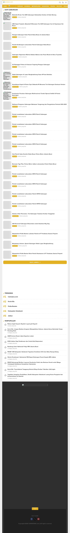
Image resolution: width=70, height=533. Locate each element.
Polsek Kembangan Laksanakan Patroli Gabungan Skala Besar (31, 44)
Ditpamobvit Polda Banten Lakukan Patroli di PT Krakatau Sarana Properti (35, 233)
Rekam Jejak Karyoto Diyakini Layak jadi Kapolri (22, 324)
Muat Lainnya (34, 262)
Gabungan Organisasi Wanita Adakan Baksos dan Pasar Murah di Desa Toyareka (37, 54)
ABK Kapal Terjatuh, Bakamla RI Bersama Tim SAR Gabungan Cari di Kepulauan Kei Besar (38, 24)
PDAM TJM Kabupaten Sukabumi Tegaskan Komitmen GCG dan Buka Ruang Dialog (33, 351)
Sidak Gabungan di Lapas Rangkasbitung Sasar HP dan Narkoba (32, 74)
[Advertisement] (35, 279)
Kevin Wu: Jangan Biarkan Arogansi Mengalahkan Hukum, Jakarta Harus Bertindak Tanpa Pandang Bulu (35, 329)
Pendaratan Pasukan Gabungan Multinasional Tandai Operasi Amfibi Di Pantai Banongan (36, 94)
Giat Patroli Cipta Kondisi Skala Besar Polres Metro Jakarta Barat (32, 154)
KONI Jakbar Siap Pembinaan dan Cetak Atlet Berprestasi (25, 341)
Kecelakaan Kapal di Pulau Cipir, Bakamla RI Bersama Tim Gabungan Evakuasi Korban (38, 84)
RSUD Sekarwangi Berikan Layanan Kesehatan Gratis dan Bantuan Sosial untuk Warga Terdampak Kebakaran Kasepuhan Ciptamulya (34, 363)
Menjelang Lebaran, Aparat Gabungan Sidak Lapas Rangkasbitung (32, 243)
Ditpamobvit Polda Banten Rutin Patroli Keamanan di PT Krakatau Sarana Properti (37, 253)
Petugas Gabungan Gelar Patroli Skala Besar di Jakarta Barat (31, 34)
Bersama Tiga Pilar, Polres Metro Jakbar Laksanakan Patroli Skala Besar (34, 164)
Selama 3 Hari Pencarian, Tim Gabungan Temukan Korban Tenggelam (33, 213)
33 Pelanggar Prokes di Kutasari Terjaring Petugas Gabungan (31, 64)
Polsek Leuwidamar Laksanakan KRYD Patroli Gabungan (29, 114)
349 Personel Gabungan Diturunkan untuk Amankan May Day (31, 223)
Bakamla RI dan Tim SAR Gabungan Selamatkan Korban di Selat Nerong (34, 15)
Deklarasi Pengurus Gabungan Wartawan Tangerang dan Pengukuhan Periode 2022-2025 (39, 104)
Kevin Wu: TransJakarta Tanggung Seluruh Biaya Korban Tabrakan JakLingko (31, 369)
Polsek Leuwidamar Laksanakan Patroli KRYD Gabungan (29, 193)
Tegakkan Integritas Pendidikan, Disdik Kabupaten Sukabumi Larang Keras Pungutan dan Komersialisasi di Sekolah (35, 375)
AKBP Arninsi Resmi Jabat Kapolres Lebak (21, 336)
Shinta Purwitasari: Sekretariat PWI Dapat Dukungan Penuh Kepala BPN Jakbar (32, 357)
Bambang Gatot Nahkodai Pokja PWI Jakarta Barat (23, 346)
